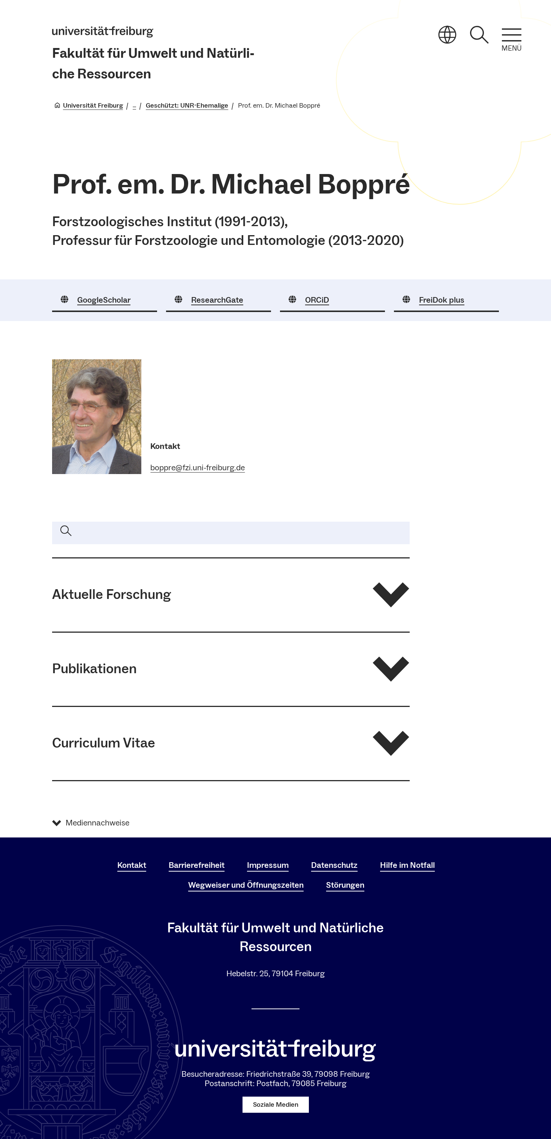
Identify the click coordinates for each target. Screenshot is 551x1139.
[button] (231, 595)
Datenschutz (334, 865)
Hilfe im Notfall (407, 865)
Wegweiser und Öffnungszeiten (246, 885)
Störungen (345, 885)
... (134, 105)
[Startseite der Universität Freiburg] (102, 32)
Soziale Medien (275, 1104)
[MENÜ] (511, 35)
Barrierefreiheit (197, 865)
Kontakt (131, 865)
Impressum (268, 865)
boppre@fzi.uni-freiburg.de (197, 467)
